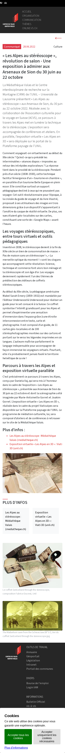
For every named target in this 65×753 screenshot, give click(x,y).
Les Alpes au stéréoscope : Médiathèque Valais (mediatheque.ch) (15, 521)
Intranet (31, 664)
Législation (33, 660)
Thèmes (26, 24)
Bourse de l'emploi (37, 683)
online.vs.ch (29, 28)
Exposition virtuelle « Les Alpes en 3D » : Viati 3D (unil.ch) (44, 519)
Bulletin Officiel (35, 702)
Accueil (26, 11)
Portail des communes (39, 669)
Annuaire (31, 652)
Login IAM (32, 687)
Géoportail (32, 656)
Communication (31, 20)
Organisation (30, 16)
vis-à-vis (31, 706)
